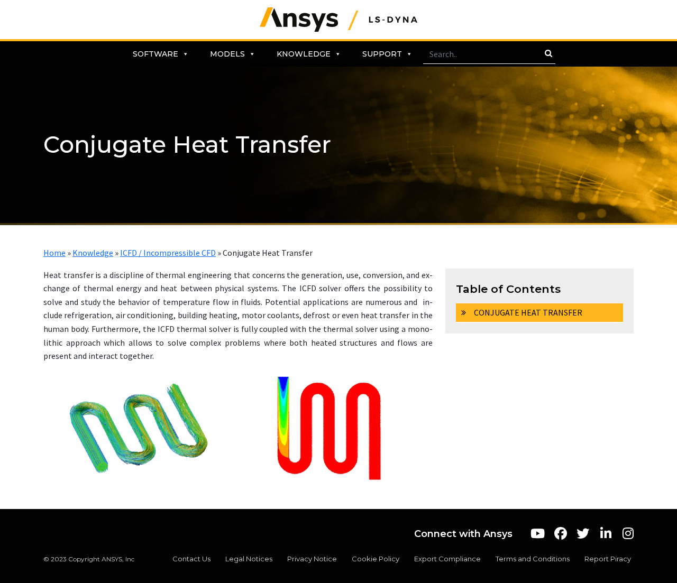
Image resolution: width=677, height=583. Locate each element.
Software (155, 54)
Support (382, 54)
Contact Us (191, 558)
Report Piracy (607, 558)
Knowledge (304, 54)
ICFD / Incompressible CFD (168, 252)
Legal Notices (248, 558)
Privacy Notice (312, 558)
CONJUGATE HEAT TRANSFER (528, 312)
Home (54, 252)
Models (227, 54)
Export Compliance (447, 558)
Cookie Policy (375, 558)
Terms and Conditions (533, 558)
